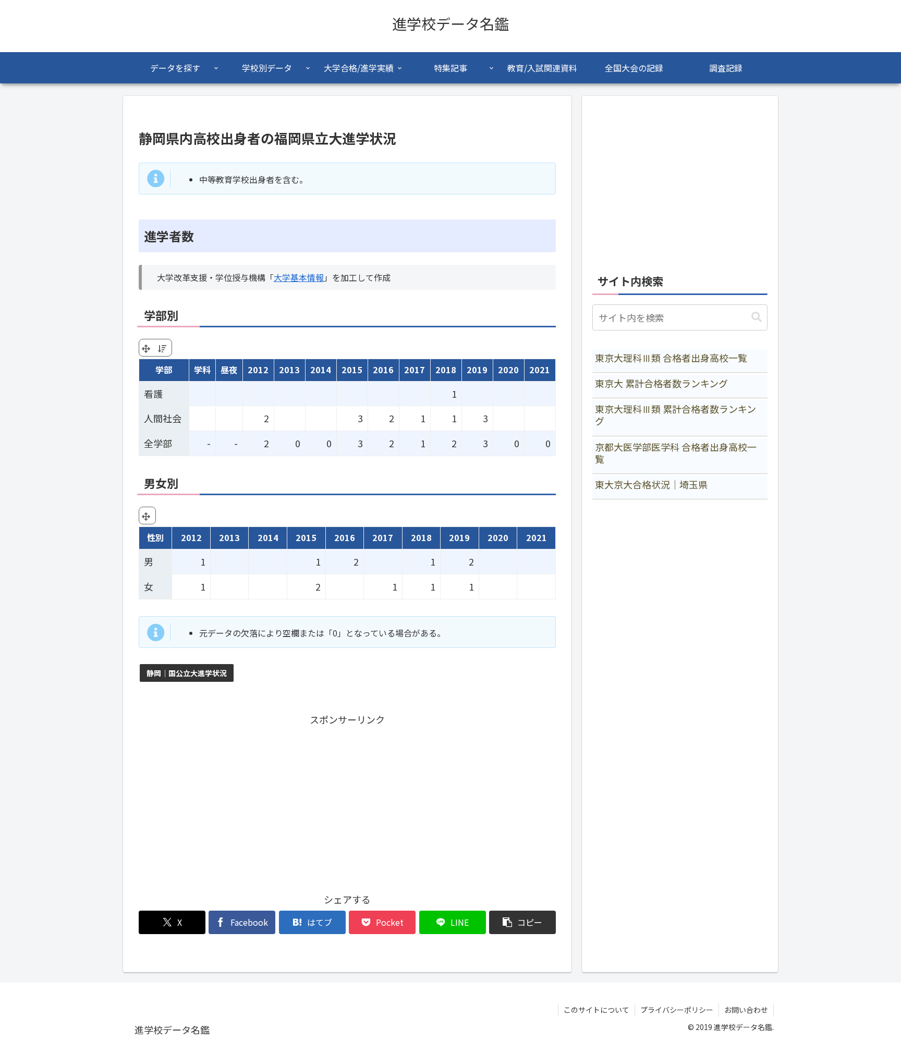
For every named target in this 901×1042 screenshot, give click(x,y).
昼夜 (229, 369)
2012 (258, 369)
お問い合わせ (746, 1009)
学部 (163, 369)
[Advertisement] (347, 801)
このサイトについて (596, 1009)
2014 (320, 369)
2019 (477, 369)
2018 (445, 369)
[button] (522, 922)
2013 (289, 369)
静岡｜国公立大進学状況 (187, 673)
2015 (352, 369)
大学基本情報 (299, 277)
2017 (414, 369)
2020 (508, 369)
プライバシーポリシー (676, 1009)
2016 (383, 369)
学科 (202, 369)
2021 (539, 369)
